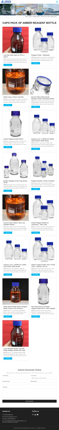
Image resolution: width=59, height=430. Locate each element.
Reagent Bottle (36, 16)
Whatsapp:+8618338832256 (8, 418)
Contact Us (6, 411)
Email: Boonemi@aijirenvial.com (9, 416)
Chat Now (8, 65)
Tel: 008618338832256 (7, 414)
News (30, 16)
